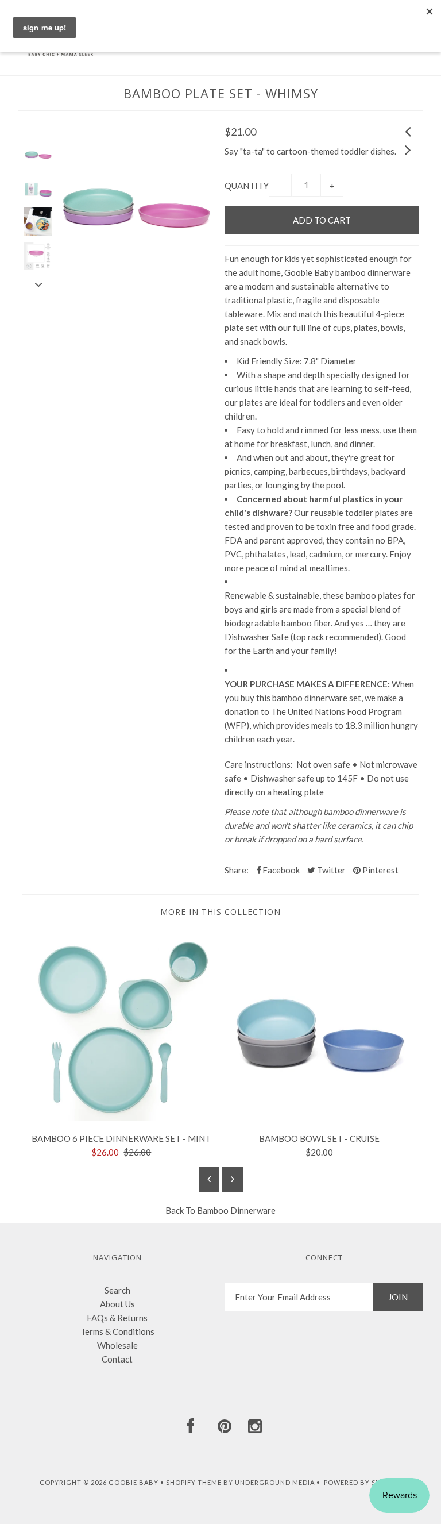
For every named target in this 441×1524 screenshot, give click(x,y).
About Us (117, 1304)
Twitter (330, 870)
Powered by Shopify (362, 1482)
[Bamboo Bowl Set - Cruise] (319, 1118)
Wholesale (117, 1345)
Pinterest (380, 870)
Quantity (247, 185)
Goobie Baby (133, 1482)
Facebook (280, 870)
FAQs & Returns (117, 1318)
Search (117, 1290)
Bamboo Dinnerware (236, 1210)
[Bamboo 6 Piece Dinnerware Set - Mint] (121, 1118)
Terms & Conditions (117, 1331)
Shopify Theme (194, 1482)
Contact (117, 1359)
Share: (237, 870)
